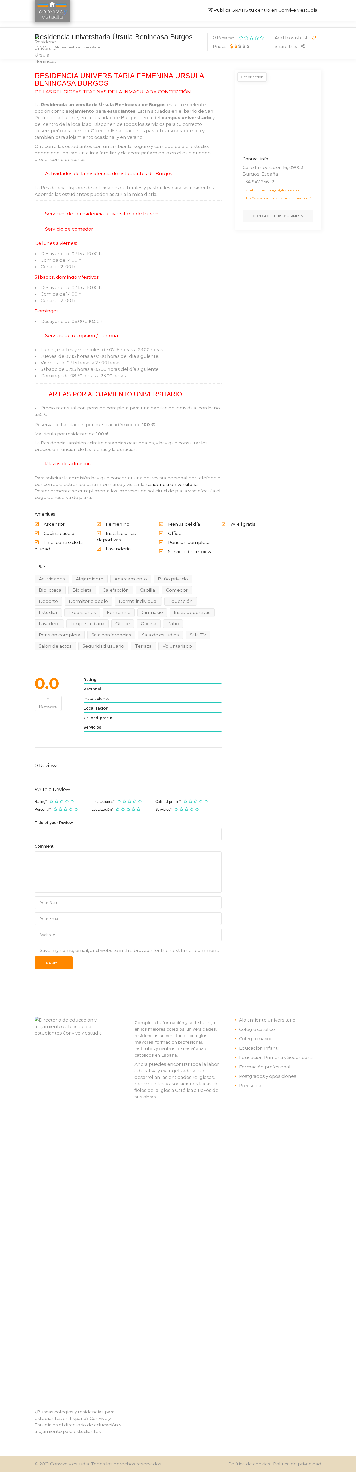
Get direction (252, 77)
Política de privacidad (297, 1464)
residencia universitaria (172, 484)
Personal (43, 809)
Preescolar (251, 1085)
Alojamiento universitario (267, 1020)
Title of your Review (54, 822)
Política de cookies (249, 1464)
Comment (44, 846)
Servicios (163, 809)
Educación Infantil (259, 1048)
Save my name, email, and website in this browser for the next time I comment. (129, 950)
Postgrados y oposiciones (267, 1076)
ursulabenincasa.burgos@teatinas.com (272, 190)
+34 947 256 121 (259, 181)
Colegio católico (257, 1029)
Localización (102, 809)
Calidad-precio (168, 801)
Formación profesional (264, 1066)
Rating (41, 801)
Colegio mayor (255, 1038)
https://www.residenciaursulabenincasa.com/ (277, 198)
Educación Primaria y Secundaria (276, 1057)
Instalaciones (102, 801)
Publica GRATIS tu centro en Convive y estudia (265, 10)
